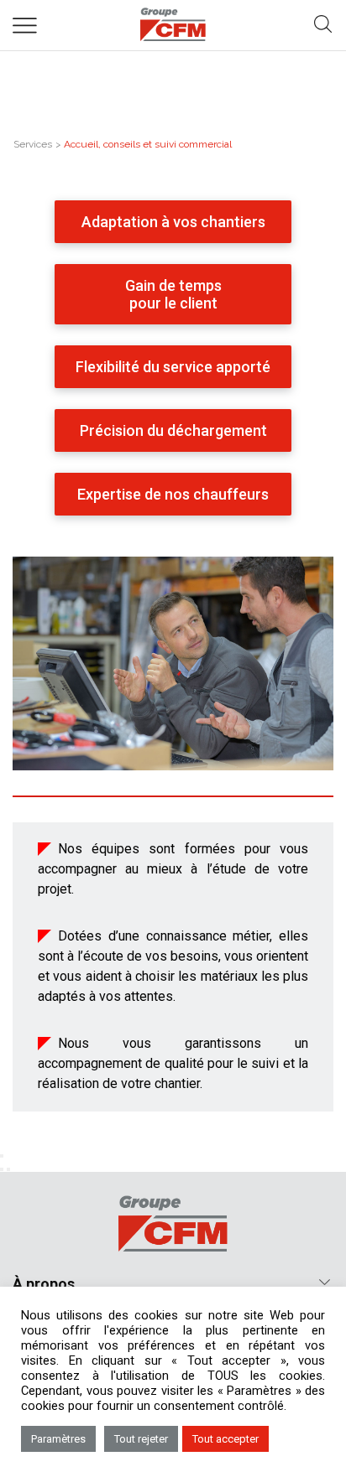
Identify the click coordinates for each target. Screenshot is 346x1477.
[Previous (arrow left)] (1, 1169)
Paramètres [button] (58, 1439)
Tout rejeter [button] (141, 1439)
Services (32, 144)
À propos (44, 1284)
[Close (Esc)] (1, 1156)
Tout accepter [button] (225, 1439)
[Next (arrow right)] (8, 1169)
